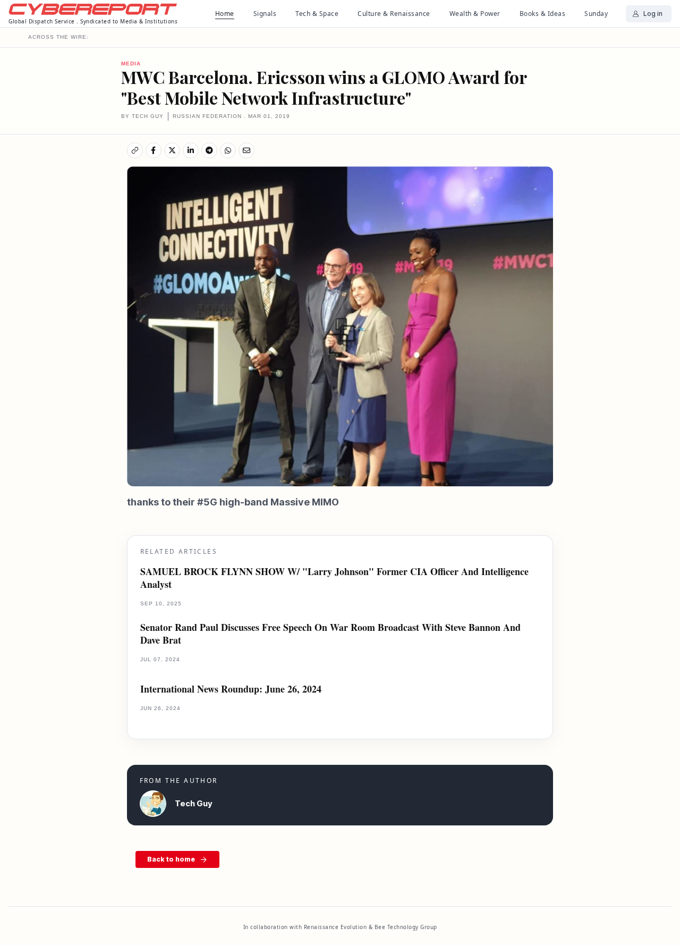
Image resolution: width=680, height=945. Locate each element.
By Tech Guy (142, 116)
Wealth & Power (474, 13)
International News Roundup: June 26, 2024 (230, 689)
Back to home (171, 859)
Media (131, 63)
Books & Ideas (543, 13)
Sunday (596, 13)
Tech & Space (316, 13)
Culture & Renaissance (394, 13)
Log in (652, 14)
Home (224, 13)
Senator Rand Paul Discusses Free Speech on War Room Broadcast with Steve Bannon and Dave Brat (330, 633)
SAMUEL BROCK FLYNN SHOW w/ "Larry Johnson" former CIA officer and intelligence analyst (334, 578)
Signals (265, 13)
